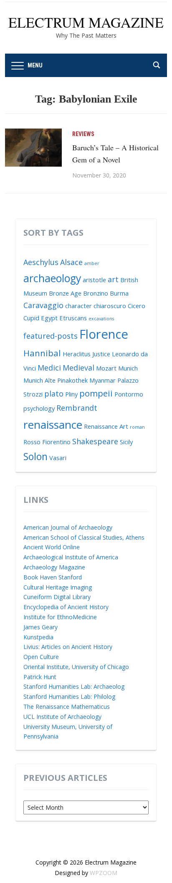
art (113, 279)
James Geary (40, 627)
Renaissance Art (106, 426)
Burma (119, 293)
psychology (39, 408)
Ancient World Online (51, 547)
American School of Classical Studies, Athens (83, 537)
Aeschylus (40, 262)
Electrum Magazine (86, 22)
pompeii (96, 393)
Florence (103, 334)
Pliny (71, 394)
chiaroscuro (110, 305)
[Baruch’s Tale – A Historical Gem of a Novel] (33, 147)
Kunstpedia (38, 637)
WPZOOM (103, 873)
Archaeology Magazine (54, 567)
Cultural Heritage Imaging (57, 587)
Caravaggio (43, 305)
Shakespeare (95, 441)
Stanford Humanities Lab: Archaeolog (73, 686)
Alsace (71, 262)
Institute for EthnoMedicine (60, 617)
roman (137, 427)
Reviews (83, 134)
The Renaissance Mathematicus (66, 707)
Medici (49, 368)
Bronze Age (65, 293)
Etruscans (73, 318)
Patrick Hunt (39, 677)
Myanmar (102, 380)
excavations (101, 319)
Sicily (126, 442)
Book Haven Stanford (52, 577)
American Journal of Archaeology (67, 527)
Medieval (78, 368)
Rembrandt (76, 408)
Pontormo (128, 394)
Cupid (31, 318)
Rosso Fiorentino (47, 442)
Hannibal (42, 353)
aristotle (94, 279)
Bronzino (95, 293)
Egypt (49, 318)
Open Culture (41, 657)
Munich (128, 368)
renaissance (52, 424)
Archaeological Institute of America (70, 557)
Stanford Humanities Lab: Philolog (69, 696)
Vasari (57, 457)
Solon (35, 456)
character (78, 305)
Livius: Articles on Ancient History (67, 647)
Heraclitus (77, 354)
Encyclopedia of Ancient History (66, 607)
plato (53, 394)
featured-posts (50, 336)
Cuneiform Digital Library (57, 597)
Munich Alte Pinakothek (55, 380)
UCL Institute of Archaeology (62, 717)
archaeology (52, 278)
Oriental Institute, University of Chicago (76, 667)
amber (91, 263)
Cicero (136, 305)
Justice (101, 354)
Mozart (106, 368)
